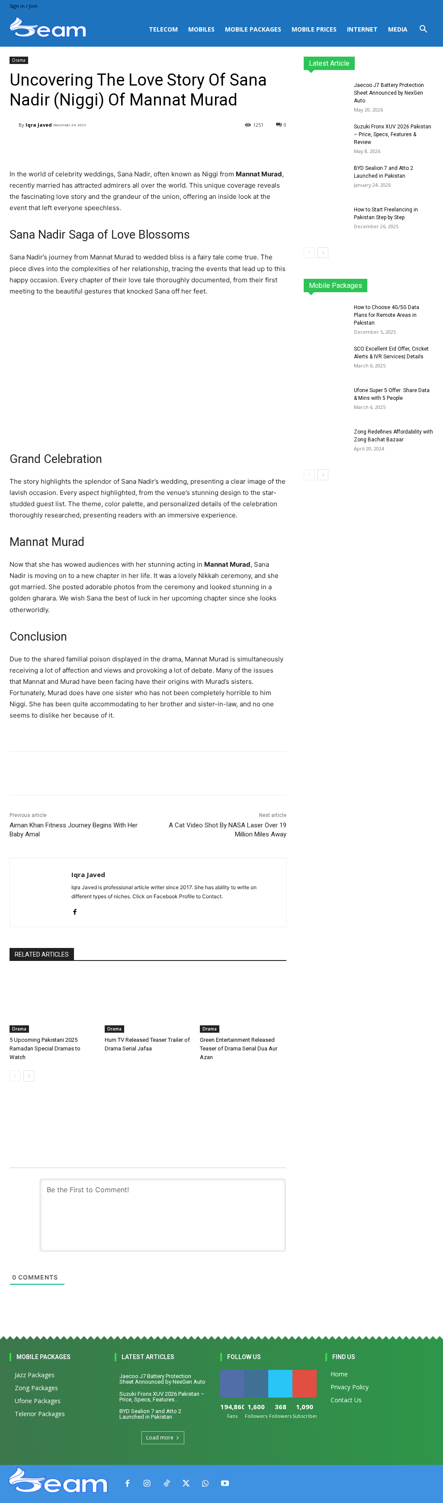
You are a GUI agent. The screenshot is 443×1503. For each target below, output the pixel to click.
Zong (401, 282)
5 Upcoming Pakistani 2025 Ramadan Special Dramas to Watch (45, 1048)
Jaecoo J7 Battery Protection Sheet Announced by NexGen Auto (389, 93)
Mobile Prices (314, 29)
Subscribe (305, 1373)
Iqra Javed (39, 124)
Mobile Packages (253, 29)
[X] (186, 1483)
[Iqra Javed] (14, 124)
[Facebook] (74, 910)
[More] (228, 147)
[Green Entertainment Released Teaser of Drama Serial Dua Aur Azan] (243, 1002)
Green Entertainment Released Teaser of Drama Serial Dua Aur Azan (238, 1048)
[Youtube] (224, 1483)
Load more (159, 1437)
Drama (19, 60)
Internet (362, 29)
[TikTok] (166, 1483)
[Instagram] (147, 1483)
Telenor (375, 282)
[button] (423, 30)
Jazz (349, 282)
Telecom (163, 29)
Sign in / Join (24, 6)
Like (232, 1373)
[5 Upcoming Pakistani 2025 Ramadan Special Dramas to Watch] (53, 1002)
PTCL (427, 288)
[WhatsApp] (205, 1483)
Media (398, 29)
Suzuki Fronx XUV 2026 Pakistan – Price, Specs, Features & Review (392, 134)
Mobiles (201, 29)
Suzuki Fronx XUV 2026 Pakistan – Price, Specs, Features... (162, 1397)
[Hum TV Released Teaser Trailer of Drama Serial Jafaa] (148, 1002)
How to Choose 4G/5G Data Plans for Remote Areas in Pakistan (386, 315)
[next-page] (28, 1076)
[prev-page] (15, 1076)
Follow (256, 1373)
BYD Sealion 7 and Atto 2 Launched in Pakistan (150, 1414)
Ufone (425, 282)
